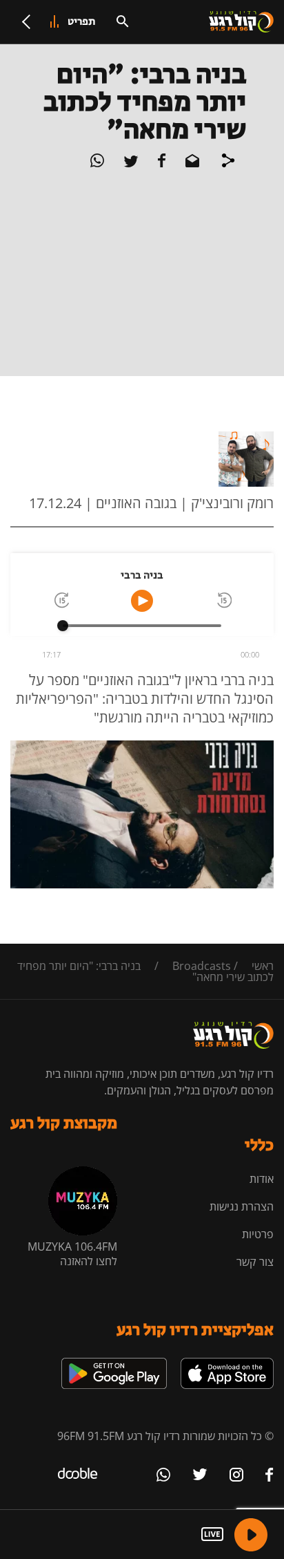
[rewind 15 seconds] (223, 601)
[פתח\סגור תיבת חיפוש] (122, 21)
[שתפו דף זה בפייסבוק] (160, 163)
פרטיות (258, 1234)
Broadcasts (201, 965)
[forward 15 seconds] (60, 601)
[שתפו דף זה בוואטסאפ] (97, 163)
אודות (262, 1178)
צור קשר (255, 1261)
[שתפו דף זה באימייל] (191, 163)
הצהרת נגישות (242, 1206)
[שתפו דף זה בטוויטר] (130, 163)
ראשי (263, 965)
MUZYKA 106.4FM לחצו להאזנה (72, 1254)
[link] (227, 1363)
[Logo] (241, 22)
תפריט (82, 22)
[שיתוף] (228, 162)
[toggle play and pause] (142, 601)
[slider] (62, 625)
